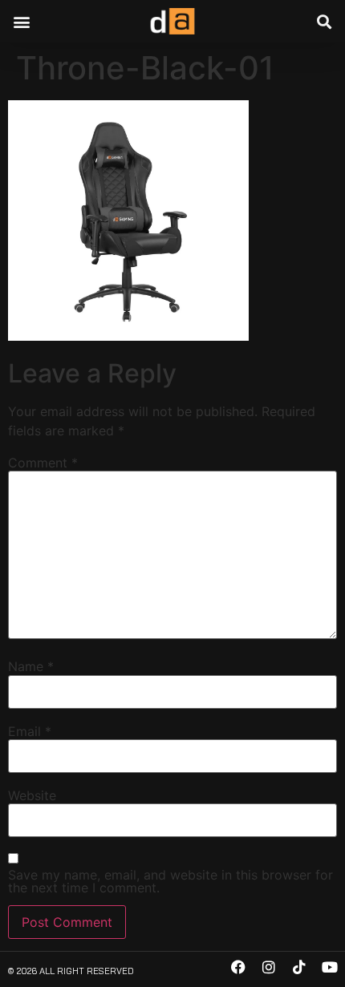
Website (32, 795)
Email (29, 731)
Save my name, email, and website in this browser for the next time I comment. (170, 881)
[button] (21, 21)
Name (31, 666)
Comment (43, 462)
